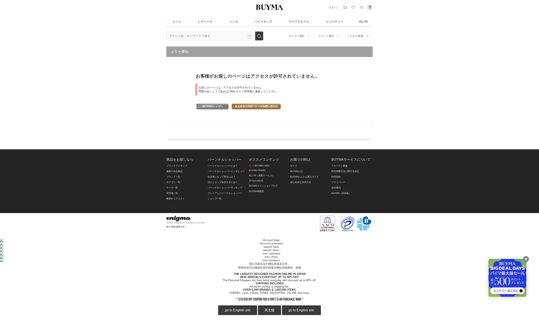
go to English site (238, 310)
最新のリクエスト (175, 198)
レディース (205, 21)
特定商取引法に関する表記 (345, 171)
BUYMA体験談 (256, 191)
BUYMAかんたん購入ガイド (304, 176)
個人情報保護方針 (175, 226)
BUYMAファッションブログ (263, 185)
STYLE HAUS (256, 180)
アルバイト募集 (339, 165)
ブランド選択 (326, 35)
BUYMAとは (296, 171)
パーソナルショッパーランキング (225, 187)
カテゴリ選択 (297, 35)
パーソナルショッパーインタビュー (226, 171)
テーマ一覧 (172, 187)
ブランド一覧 (173, 176)
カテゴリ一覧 (173, 182)
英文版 (269, 310)
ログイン (333, 7)
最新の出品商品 (174, 171)
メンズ (233, 21)
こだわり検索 (355, 35)
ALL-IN (363, 21)
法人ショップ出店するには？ (223, 182)
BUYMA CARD (259, 165)
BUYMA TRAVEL (257, 170)
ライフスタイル (299, 21)
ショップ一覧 (214, 198)
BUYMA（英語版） (341, 193)
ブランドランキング (176, 165)
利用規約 (336, 176)
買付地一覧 (172, 193)
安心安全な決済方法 (300, 182)
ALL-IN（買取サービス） (262, 175)
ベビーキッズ (263, 21)
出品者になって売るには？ (221, 176)
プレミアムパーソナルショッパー (225, 193)
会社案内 (336, 187)
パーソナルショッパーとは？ (223, 165)
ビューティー (335, 21)
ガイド (293, 165)
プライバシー (338, 182)
